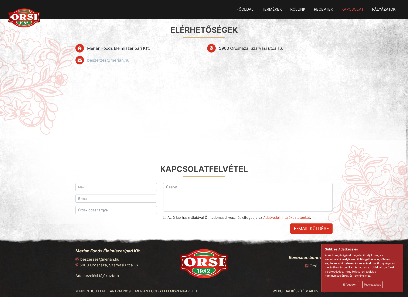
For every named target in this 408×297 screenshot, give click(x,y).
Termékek (272, 9)
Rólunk (297, 9)
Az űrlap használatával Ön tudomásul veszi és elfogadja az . (239, 217)
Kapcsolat (352, 9)
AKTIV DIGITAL (321, 291)
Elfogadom (350, 284)
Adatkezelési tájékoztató (97, 275)
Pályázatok (383, 9)
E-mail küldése (311, 228)
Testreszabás (372, 284)
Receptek (323, 9)
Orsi (313, 266)
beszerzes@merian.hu (108, 60)
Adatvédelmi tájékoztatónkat (286, 217)
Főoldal (245, 9)
